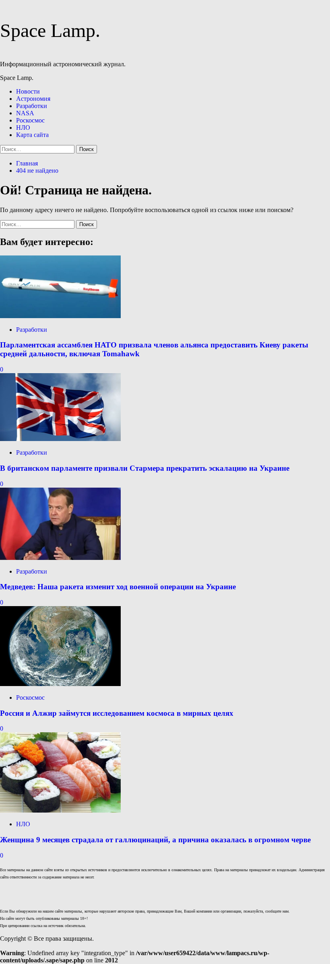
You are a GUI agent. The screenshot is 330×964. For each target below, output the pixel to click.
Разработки (31, 105)
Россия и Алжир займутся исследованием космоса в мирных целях (116, 713)
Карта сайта (32, 134)
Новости (28, 91)
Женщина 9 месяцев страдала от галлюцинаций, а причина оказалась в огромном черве (155, 839)
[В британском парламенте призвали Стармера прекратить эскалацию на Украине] (60, 438)
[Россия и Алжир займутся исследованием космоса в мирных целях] (60, 683)
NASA (25, 113)
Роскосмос (30, 120)
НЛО (23, 127)
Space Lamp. (50, 30)
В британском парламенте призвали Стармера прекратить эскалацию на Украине (144, 468)
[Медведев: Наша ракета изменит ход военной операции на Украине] (60, 557)
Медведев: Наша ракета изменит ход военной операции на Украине (118, 586)
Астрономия (33, 98)
